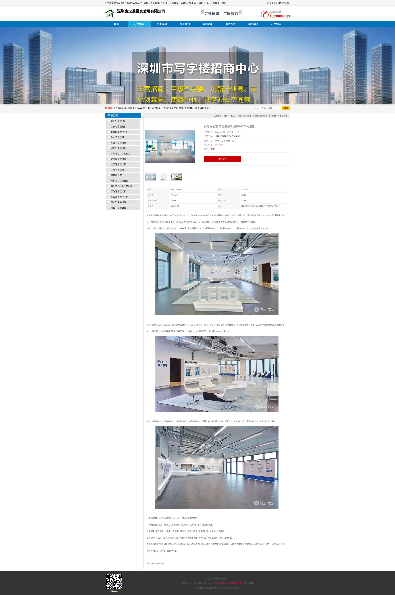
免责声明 (217, 588)
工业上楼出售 (117, 170)
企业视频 (162, 24)
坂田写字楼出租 (118, 208)
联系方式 (230, 24)
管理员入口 (226, 588)
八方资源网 (209, 588)
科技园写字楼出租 (119, 132)
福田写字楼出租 (118, 121)
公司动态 (208, 24)
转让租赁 (224, 136)
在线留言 (222, 159)
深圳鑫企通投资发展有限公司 (229, 583)
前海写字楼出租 (118, 143)
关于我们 (185, 24)
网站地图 (235, 588)
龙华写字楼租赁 (118, 159)
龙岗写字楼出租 (118, 148)
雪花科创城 (116, 175)
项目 (217, 136)
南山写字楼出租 (118, 202)
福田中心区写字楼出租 (122, 186)
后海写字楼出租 (118, 191)
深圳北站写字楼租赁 (120, 153)
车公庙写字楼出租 (119, 197)
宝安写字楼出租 (118, 126)
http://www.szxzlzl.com (155, 564)
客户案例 (253, 24)
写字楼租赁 (234, 136)
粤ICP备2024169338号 (208, 583)
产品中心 (139, 24)
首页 (116, 24)
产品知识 (276, 24)
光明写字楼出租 (118, 164)
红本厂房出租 (117, 137)
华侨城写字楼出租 (119, 181)
